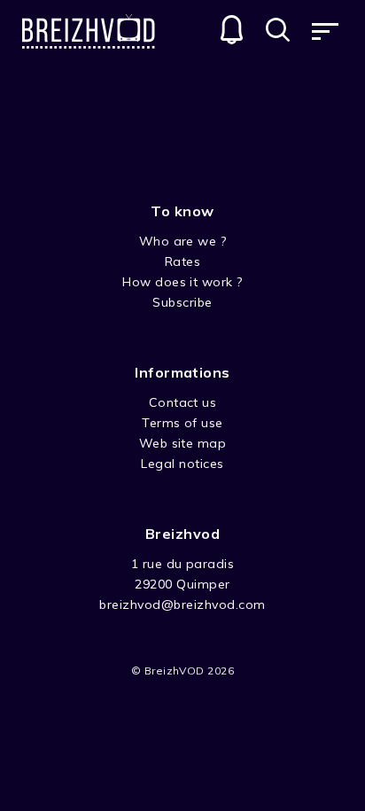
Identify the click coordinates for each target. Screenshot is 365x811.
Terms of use (182, 423)
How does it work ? (182, 282)
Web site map (183, 443)
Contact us (183, 402)
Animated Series (126, 118)
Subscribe (182, 302)
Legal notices (182, 464)
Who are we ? (183, 241)
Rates (182, 261)
